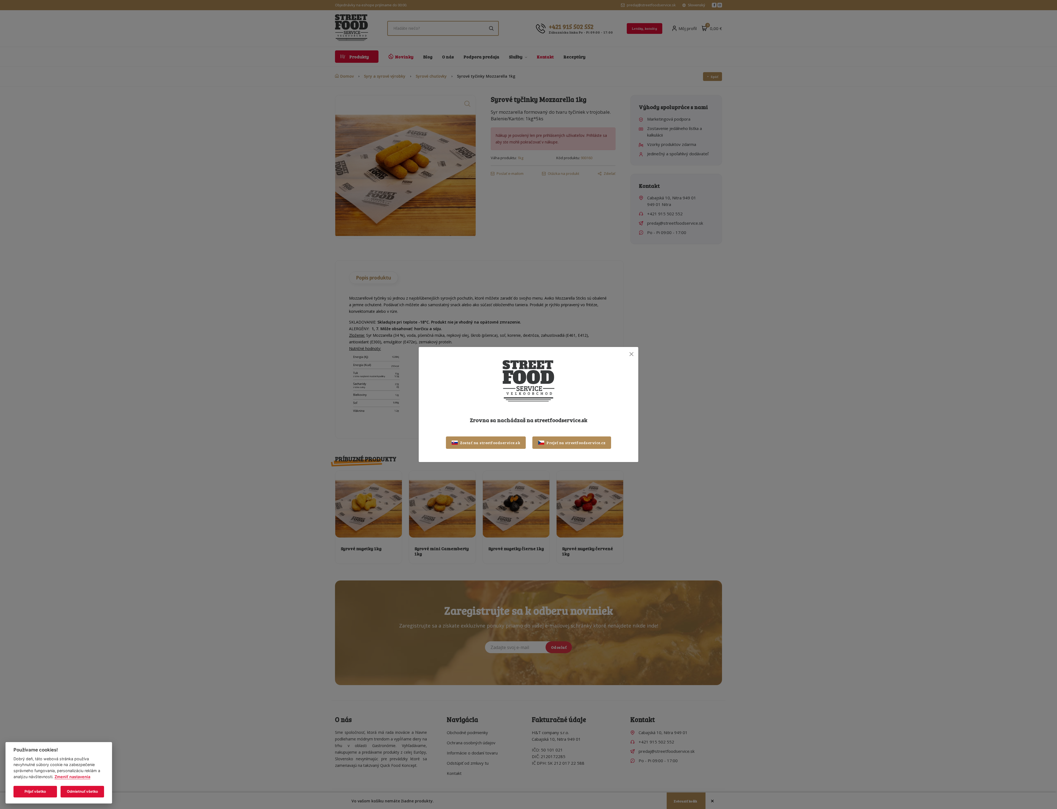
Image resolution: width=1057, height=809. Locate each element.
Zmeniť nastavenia (72, 776)
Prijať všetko (35, 791)
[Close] (631, 354)
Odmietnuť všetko (82, 791)
